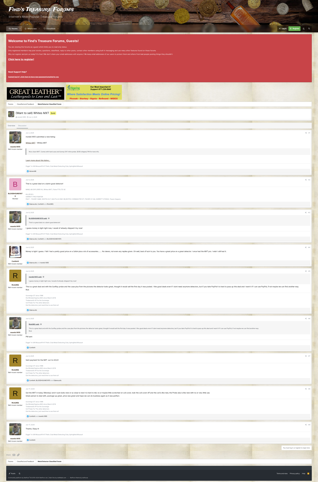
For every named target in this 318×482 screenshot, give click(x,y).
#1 (309, 133)
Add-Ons (52, 478)
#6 (309, 318)
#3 (309, 212)
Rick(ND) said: (34, 324)
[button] (20, 28)
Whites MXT (30, 143)
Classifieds (50, 29)
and (39, 263)
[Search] (309, 28)
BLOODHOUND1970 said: (38, 218)
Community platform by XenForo (28, 478)
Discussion (22, 126)
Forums (15, 29)
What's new (32, 29)
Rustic (13, 473)
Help (303, 473)
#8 (309, 389)
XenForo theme (75, 478)
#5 (309, 271)
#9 (309, 425)
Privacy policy (295, 473)
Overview (11, 126)
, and (41, 204)
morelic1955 (21, 117)
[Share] (306, 132)
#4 (309, 247)
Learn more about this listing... (38, 160)
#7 (309, 356)
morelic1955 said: (35, 277)
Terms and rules (282, 473)
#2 (309, 180)
